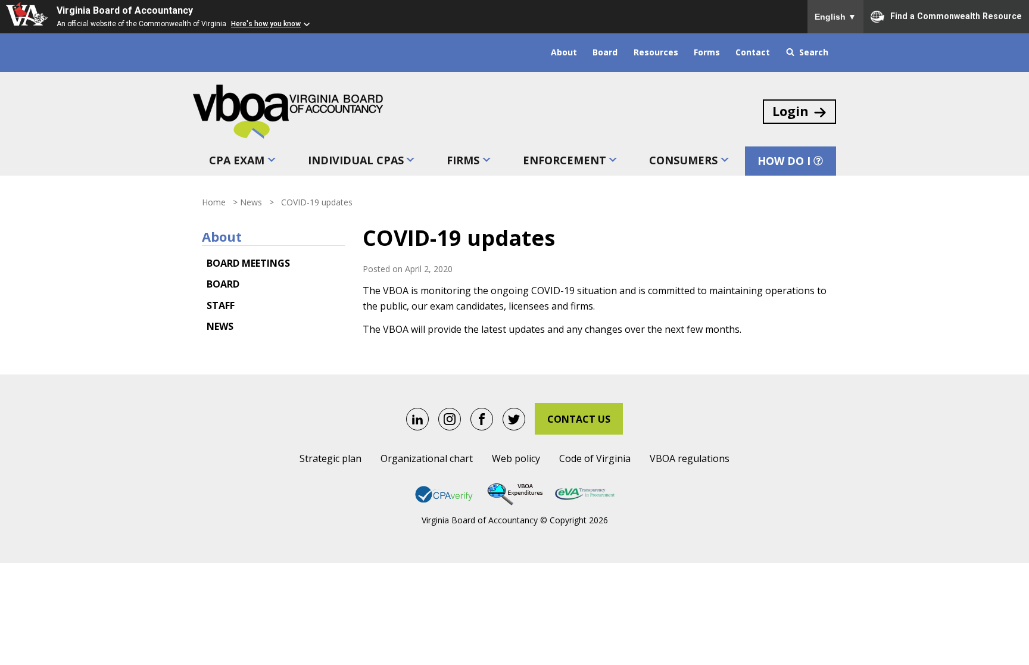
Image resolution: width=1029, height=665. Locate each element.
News (251, 202)
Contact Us (578, 419)
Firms (463, 160)
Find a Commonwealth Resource (956, 15)
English (835, 16)
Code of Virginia (595, 458)
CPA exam (236, 160)
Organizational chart (427, 458)
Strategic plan (330, 458)
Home (214, 202)
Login (790, 111)
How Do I (783, 161)
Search (813, 52)
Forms (707, 52)
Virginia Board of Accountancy (125, 10)
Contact (752, 52)
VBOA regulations (689, 458)
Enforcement (564, 160)
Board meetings (248, 263)
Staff (221, 305)
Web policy (516, 458)
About (564, 52)
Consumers (683, 160)
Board (605, 52)
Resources (656, 52)
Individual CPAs (356, 160)
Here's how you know (266, 24)
